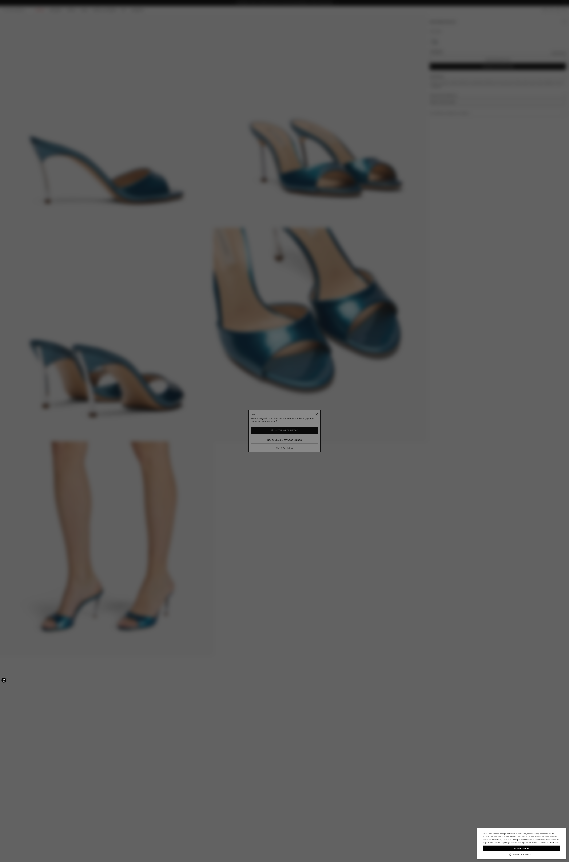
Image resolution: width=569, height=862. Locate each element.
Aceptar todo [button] (521, 848)
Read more (555, 842)
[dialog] (521, 843)
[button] (521, 854)
